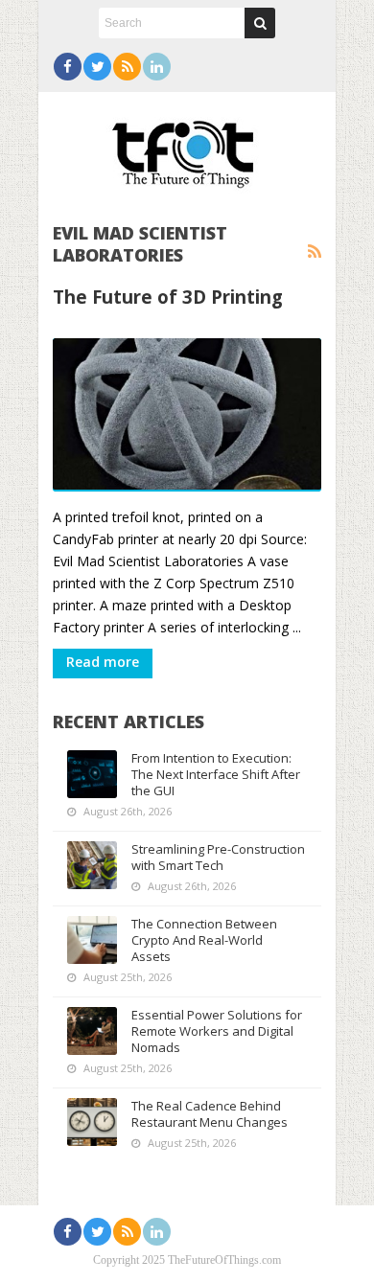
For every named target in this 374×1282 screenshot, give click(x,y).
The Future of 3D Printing (168, 297)
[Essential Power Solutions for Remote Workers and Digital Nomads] (92, 1031)
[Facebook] (67, 66)
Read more (102, 661)
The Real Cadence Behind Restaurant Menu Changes (209, 1114)
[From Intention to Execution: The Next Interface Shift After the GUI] (92, 774)
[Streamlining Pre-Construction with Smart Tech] (92, 865)
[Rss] (127, 66)
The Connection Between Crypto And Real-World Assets (204, 940)
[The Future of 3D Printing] (187, 415)
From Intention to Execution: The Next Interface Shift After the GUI (215, 774)
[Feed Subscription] (314, 252)
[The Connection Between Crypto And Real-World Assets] (92, 940)
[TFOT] (187, 148)
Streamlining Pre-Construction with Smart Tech (218, 857)
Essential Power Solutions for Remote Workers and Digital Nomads (216, 1031)
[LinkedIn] (157, 66)
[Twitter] (97, 66)
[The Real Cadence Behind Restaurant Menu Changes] (92, 1122)
